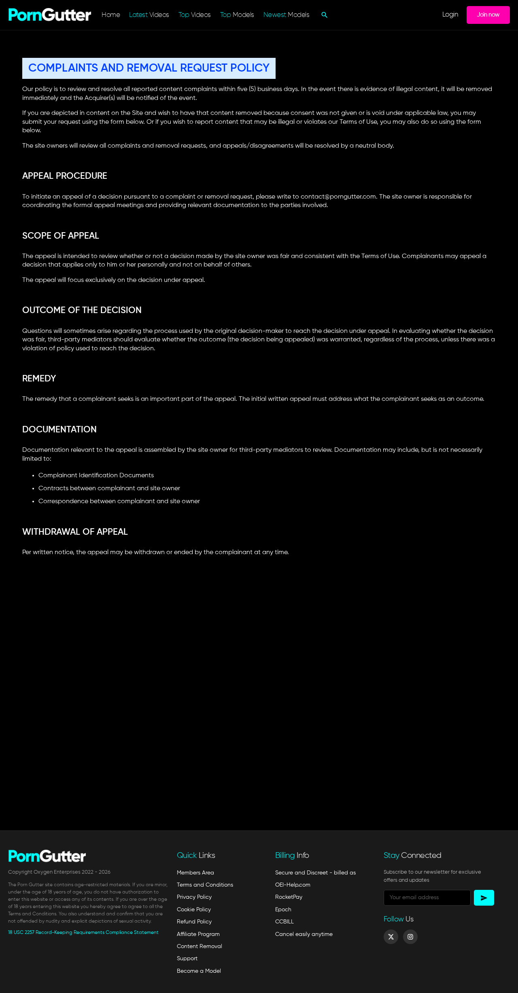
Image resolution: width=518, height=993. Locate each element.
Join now (488, 15)
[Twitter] (391, 936)
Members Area (195, 873)
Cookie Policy (194, 910)
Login (450, 15)
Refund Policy (194, 922)
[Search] (323, 15)
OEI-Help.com (292, 885)
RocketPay (288, 897)
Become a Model (199, 971)
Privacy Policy (194, 897)
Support (187, 958)
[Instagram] (410, 936)
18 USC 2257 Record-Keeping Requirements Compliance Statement (83, 932)
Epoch (283, 910)
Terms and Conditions (205, 885)
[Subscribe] (484, 898)
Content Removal (199, 946)
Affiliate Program (198, 934)
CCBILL (284, 922)
